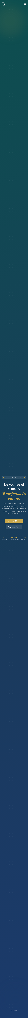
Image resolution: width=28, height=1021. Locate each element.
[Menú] (25, 4)
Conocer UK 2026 (12, 521)
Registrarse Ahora (14, 527)
